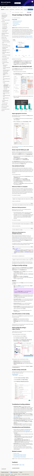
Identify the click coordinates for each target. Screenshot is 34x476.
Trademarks (7, 475)
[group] (22, 199)
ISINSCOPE (17, 239)
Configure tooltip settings (16, 24)
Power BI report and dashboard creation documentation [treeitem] (4, 16)
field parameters (19, 209)
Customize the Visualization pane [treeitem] (6, 42)
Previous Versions (7, 474)
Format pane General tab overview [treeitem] (6, 68)
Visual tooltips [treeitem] (6, 85)
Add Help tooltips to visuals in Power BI (20, 455)
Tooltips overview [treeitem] (6, 84)
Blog (11, 474)
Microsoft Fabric (17, 12)
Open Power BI (30, 9)
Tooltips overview (16, 453)
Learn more (31, 458)
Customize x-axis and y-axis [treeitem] (6, 77)
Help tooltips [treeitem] (5, 88)
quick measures (19, 146)
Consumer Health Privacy (25, 474)
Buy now (26, 9)
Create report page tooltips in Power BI (26, 37)
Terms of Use (2, 475)
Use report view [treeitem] (4, 24)
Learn (13, 12)
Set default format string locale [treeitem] (6, 96)
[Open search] (30, 7)
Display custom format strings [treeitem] (6, 93)
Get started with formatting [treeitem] (5, 66)
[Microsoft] (1, 7)
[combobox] (5, 13)
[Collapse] (10, 11)
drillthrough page (24, 321)
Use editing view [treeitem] (4, 26)
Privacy (19, 474)
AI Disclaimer (2, 474)
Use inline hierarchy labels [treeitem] (6, 98)
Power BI (21, 12)
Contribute (15, 474)
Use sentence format (15, 23)
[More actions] (32, 12)
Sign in (32, 7)
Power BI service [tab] (21, 375)
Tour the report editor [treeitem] (5, 23)
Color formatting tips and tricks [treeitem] (6, 79)
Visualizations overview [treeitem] (5, 40)
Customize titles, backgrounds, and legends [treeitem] (5, 73)
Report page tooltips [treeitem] (6, 87)
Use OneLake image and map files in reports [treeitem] (6, 71)
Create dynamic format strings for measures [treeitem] (6, 91)
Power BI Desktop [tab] (15, 375)
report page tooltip (21, 286)
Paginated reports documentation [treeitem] (4, 28)
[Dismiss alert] (32, 1)
